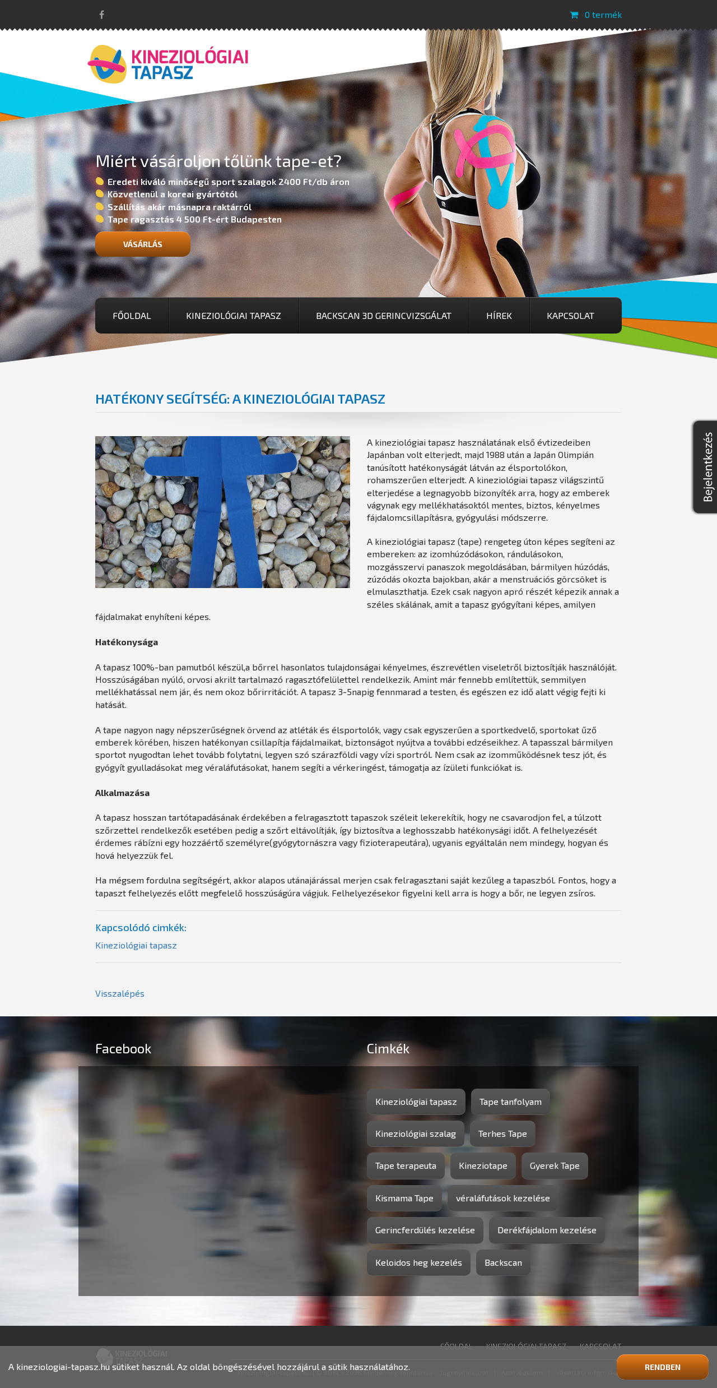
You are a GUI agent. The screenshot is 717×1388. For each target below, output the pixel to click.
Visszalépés (120, 993)
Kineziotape (483, 1165)
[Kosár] (574, 14)
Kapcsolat (570, 315)
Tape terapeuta (405, 1165)
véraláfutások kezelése (503, 1197)
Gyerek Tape (555, 1165)
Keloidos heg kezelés (418, 1262)
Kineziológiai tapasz (233, 315)
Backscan (503, 1262)
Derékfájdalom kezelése (547, 1229)
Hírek (499, 315)
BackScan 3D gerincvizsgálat (383, 315)
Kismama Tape (404, 1197)
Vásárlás (142, 244)
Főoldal (132, 315)
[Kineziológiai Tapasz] (168, 62)
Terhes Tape (502, 1133)
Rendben (663, 1367)
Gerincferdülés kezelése (425, 1229)
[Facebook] (101, 14)
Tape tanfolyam (510, 1101)
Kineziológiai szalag (415, 1133)
